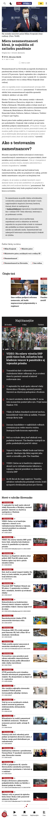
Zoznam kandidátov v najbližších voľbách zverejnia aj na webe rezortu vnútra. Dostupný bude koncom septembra (25, 427)
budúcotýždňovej (14, 209)
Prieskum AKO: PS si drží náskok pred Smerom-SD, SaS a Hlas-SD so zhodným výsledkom (16, 632)
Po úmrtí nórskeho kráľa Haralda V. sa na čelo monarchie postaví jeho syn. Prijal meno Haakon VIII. (26, 402)
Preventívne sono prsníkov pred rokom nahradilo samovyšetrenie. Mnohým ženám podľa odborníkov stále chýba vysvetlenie (16, 659)
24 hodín (8, 324)
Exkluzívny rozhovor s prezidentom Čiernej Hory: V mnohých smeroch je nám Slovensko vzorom (17, 752)
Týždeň (41, 324)
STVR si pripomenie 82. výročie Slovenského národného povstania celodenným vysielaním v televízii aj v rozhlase (17, 767)
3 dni (24, 324)
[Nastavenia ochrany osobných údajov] (4, 814)
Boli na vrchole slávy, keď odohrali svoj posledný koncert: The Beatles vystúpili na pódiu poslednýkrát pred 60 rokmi (25, 440)
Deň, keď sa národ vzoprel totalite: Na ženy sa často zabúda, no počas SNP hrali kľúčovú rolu (17, 574)
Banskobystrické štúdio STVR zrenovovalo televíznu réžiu (14, 619)
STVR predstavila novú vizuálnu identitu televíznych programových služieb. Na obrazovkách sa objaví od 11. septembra (17, 675)
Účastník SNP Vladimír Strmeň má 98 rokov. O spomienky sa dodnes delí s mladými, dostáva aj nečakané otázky (16, 589)
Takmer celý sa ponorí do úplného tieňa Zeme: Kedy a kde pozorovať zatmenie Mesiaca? (16, 796)
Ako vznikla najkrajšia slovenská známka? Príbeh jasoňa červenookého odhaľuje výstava (15, 690)
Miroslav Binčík (15, 57)
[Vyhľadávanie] (4, 3)
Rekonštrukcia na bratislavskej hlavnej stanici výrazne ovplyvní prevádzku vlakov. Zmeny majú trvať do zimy (17, 605)
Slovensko (15, 279)
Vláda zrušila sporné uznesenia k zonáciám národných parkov (15, 645)
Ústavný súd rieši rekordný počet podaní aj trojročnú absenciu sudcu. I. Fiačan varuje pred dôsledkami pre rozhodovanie (17, 737)
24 (41, 3)
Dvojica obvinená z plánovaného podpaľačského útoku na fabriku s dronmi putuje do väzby (16, 782)
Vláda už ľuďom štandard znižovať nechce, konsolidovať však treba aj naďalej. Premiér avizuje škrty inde (25, 415)
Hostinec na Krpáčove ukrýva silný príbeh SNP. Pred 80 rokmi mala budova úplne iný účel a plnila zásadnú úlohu (16, 559)
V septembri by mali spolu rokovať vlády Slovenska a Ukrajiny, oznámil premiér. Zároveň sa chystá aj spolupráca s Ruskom (25, 389)
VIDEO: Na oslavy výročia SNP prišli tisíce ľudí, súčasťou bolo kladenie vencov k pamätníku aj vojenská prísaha (25, 358)
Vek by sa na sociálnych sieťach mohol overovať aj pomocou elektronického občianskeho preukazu (15, 705)
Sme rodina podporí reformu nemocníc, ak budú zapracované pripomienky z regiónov (24, 301)
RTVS (6, 57)
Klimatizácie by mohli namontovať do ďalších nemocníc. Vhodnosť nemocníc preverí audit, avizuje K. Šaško (16, 721)
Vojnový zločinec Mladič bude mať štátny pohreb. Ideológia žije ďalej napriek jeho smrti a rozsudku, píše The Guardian (25, 453)
